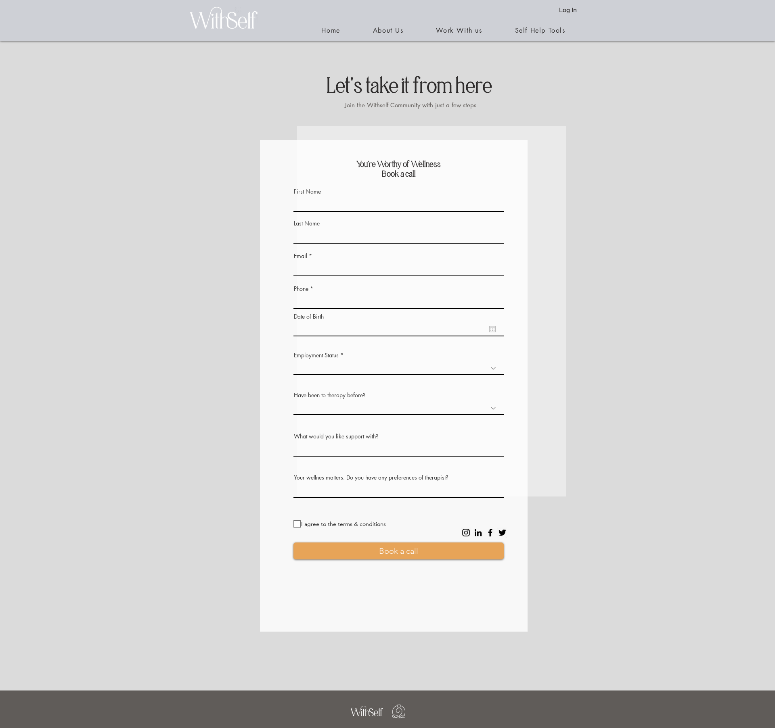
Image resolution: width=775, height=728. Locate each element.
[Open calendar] (492, 329)
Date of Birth (309, 316)
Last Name (307, 223)
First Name (307, 191)
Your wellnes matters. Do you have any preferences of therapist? (371, 477)
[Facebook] (490, 533)
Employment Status (316, 355)
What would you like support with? (336, 436)
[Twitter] (502, 533)
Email (300, 256)
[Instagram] (466, 533)
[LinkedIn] (478, 533)
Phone (301, 289)
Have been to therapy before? (330, 395)
